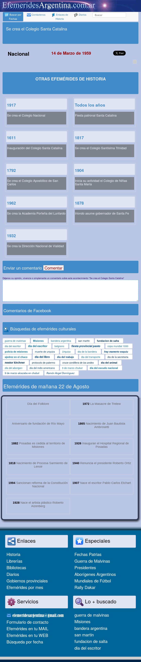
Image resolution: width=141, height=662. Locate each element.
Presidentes (85, 567)
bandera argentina (90, 628)
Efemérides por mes (25, 587)
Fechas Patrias (87, 554)
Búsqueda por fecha (25, 642)
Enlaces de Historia (61, 16)
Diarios (82, 14)
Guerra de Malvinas (92, 561)
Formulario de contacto (27, 622)
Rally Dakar (84, 587)
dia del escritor (87, 648)
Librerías (14, 561)
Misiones (82, 621)
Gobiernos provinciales (27, 581)
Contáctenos (38, 14)
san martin (84, 635)
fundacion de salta (90, 641)
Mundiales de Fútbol (92, 581)
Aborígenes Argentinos (95, 574)
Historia (13, 554)
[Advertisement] (70, 38)
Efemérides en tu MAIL (27, 628)
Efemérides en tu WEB (27, 635)
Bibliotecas (16, 567)
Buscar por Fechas (15, 16)
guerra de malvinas (91, 615)
